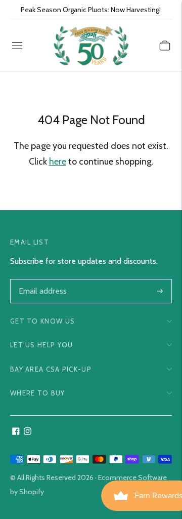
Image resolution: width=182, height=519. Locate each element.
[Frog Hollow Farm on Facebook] (16, 432)
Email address (41, 280)
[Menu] (17, 45)
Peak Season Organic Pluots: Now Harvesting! (91, 9)
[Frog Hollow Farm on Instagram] (27, 432)
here (57, 161)
